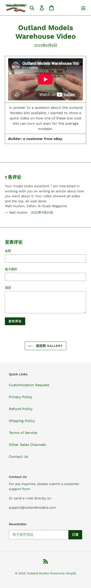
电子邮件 (11, 269)
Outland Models (38, 573)
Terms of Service (23, 433)
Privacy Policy (20, 397)
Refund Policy (20, 409)
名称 (8, 251)
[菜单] (83, 8)
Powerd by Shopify (63, 573)
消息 (8, 287)
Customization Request (29, 385)
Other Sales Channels (27, 445)
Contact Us (18, 456)
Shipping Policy (22, 421)
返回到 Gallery (49, 345)
